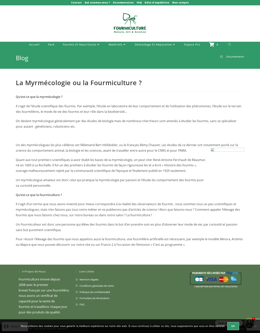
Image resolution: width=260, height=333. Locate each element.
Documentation (123, 2)
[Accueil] (221, 56)
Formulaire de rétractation (94, 298)
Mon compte (180, 2)
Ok (233, 326)
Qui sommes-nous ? (97, 2)
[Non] (255, 326)
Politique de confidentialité (95, 292)
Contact (76, 2)
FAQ (139, 2)
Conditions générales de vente (97, 285)
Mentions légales (89, 279)
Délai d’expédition (157, 2)
